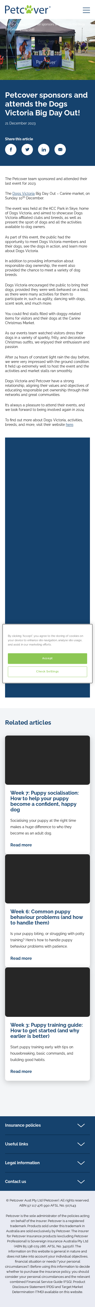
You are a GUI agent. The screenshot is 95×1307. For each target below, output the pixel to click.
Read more (21, 845)
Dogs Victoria (23, 193)
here (69, 425)
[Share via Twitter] (27, 149)
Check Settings (47, 671)
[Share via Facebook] (10, 149)
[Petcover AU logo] (28, 9)
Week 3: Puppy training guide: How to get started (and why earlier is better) (46, 1030)
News (21, 24)
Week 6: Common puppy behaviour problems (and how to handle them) (46, 917)
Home (9, 24)
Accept (47, 658)
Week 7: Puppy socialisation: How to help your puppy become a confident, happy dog (44, 801)
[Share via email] (60, 149)
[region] (47, 653)
